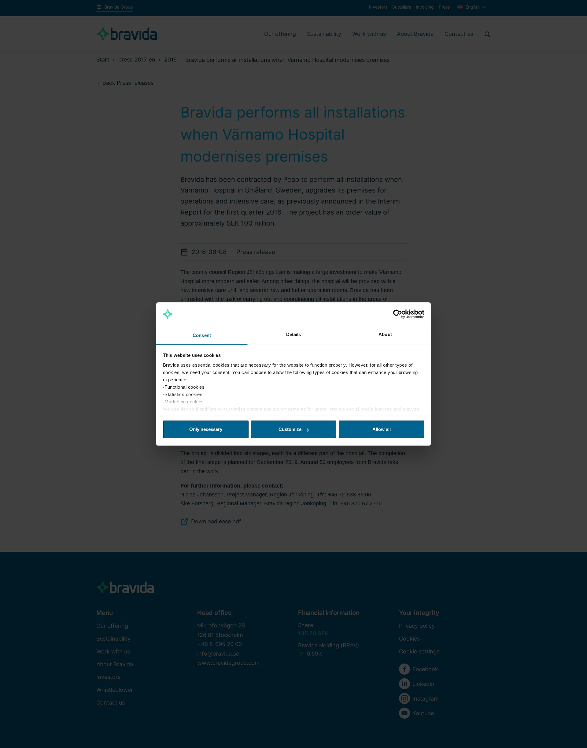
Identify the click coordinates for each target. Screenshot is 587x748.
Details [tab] (293, 334)
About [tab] (385, 334)
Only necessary (205, 429)
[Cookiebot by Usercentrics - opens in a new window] (397, 314)
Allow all (381, 429)
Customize (290, 429)
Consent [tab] (202, 335)
